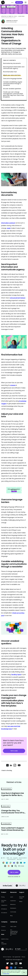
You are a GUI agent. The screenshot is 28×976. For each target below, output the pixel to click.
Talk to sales (19, 2)
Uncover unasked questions (12, 88)
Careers (3, 926)
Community (13, 912)
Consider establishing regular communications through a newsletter (12, 83)
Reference (12, 904)
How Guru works (3, 901)
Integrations (4, 905)
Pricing (2, 897)
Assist (9, 228)
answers (13, 385)
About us (3, 930)
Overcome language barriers (12, 78)
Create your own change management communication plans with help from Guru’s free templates (13, 94)
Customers (13, 900)
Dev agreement (16, 957)
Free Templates (4, 943)
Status (20, 901)
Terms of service (7, 957)
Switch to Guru (4, 939)
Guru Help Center (21, 897)
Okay (24, 972)
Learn (11, 897)
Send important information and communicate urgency (13, 67)
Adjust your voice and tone (12, 75)
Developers (13, 908)
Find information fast (10, 72)
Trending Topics (16, 674)
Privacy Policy (6, 973)
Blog (11, 915)
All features (4, 909)
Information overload (8, 223)
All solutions (4, 912)
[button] (25, 2)
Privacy (23, 957)
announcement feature (17, 298)
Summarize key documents (12, 63)
